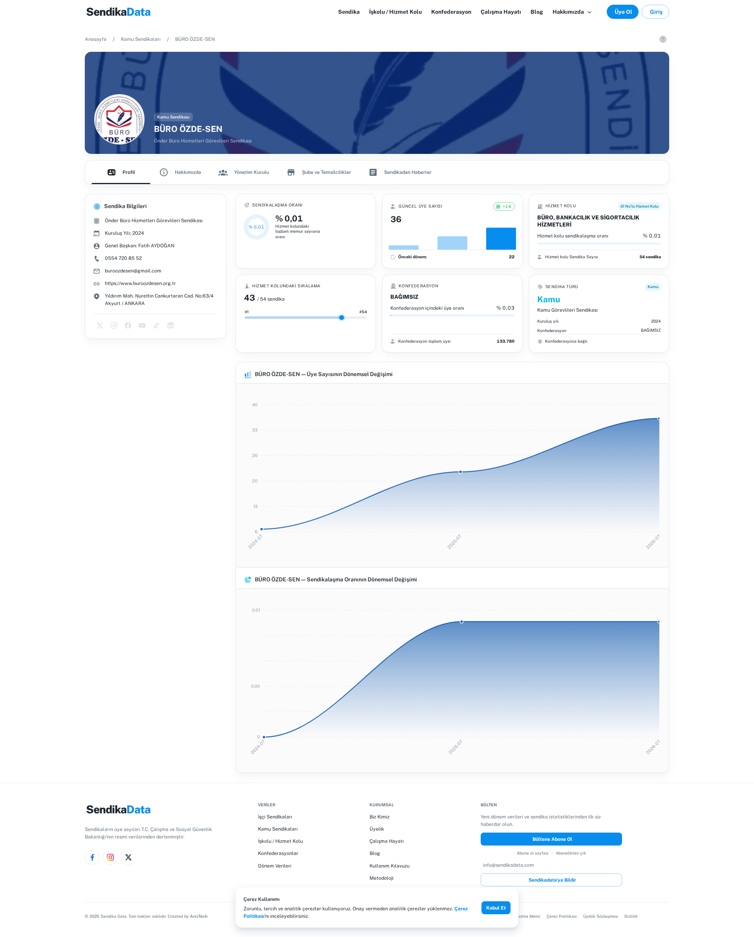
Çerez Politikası (562, 916)
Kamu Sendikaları (141, 39)
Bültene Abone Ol (552, 839)
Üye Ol (623, 12)
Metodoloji (381, 878)
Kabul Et (496, 908)
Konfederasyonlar (278, 853)
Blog (375, 853)
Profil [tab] (129, 172)
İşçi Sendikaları (275, 817)
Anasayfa (95, 39)
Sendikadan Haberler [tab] (408, 172)
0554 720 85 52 (123, 258)
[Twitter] (128, 857)
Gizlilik (631, 916)
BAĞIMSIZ (404, 297)
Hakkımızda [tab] (188, 172)
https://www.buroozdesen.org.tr (140, 283)
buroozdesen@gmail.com (133, 271)
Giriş (656, 12)
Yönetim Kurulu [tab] (251, 172)
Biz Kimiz (380, 817)
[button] (573, 12)
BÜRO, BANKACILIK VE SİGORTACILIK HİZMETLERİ (588, 221)
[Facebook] (92, 857)
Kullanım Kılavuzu (390, 866)
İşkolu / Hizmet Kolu (280, 841)
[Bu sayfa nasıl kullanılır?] (663, 39)
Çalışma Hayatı (387, 841)
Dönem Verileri (274, 866)
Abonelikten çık (571, 853)
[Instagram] (110, 857)
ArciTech (198, 916)
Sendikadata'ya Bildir (552, 880)
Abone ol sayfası (533, 853)
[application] (452, 475)
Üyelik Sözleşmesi (600, 916)
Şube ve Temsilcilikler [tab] (326, 172)
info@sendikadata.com (508, 865)
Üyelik (377, 829)
